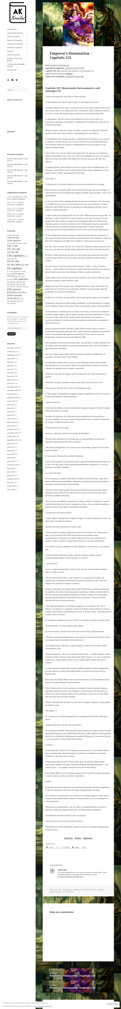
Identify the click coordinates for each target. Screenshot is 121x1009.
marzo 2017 (11, 376)
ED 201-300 (13, 264)
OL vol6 (22, 284)
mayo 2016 (10, 412)
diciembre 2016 (12, 387)
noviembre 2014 (12, 465)
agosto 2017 (11, 359)
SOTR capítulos (14, 295)
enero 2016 (11, 426)
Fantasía (9, 274)
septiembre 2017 (12, 355)
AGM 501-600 (13, 237)
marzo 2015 (11, 461)
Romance (25, 287)
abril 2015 (10, 458)
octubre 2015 (11, 436)
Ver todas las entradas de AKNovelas (70, 877)
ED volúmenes (10, 271)
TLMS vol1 (21, 298)
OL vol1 (10, 282)
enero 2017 (11, 383)
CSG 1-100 (12, 245)
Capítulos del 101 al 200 (74, 68)
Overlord (10, 51)
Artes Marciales (11, 243)
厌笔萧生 (69, 74)
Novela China (21, 276)
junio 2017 (10, 366)
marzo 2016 (11, 419)
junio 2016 (10, 408)
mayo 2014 (10, 472)
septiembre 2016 (12, 398)
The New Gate (12, 70)
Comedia (24, 243)
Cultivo (26, 256)
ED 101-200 (13, 261)
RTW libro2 (22, 292)
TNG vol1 (20, 301)
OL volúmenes (18, 287)
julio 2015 (10, 447)
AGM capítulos (14, 240)
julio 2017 (10, 362)
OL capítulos (21, 279)
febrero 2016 (11, 422)
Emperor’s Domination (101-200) (85, 890)
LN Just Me (78, 76)
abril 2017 (10, 373)
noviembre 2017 (12, 348)
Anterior (68, 838)
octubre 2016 (11, 394)
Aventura (19, 243)
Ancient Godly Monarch (15, 33)
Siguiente (88, 838)
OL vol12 (10, 287)
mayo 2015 (10, 454)
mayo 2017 (10, 369)
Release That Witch (13, 55)
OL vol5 (16, 284)
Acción (9, 235)
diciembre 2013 (12, 479)
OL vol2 (16, 282)
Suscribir (11, 334)
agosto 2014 (11, 468)
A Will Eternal (12, 29)
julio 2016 (10, 405)
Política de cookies (46, 1006)
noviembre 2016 (12, 390)
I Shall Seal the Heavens (15, 44)
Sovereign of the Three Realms (15, 59)
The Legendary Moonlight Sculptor (16, 65)
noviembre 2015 (12, 433)
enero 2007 (11, 490)
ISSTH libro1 (12, 276)
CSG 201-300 (12, 252)
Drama (9, 258)
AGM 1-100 (15, 235)
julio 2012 (10, 482)
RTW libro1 (12, 292)
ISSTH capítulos (18, 273)
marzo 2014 (11, 475)
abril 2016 (10, 415)
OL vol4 (10, 284)
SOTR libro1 (13, 298)
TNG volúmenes (11, 303)
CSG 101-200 (13, 249)
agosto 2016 (11, 401)
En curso (17, 271)
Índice (78, 838)
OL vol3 (22, 282)
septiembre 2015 (12, 440)
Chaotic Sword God (13, 37)
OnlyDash (69, 76)
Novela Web (10, 279)
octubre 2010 (11, 486)
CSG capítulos (15, 255)
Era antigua (23, 271)
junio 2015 (10, 451)
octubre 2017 (11, 351)
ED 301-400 (23, 265)
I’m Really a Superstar (14, 47)
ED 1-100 (13, 258)
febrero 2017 (11, 380)
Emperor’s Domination (14, 40)
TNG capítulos (11, 301)
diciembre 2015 (12, 429)
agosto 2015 (11, 444)
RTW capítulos (14, 289)
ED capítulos (14, 268)
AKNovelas (68, 890)
